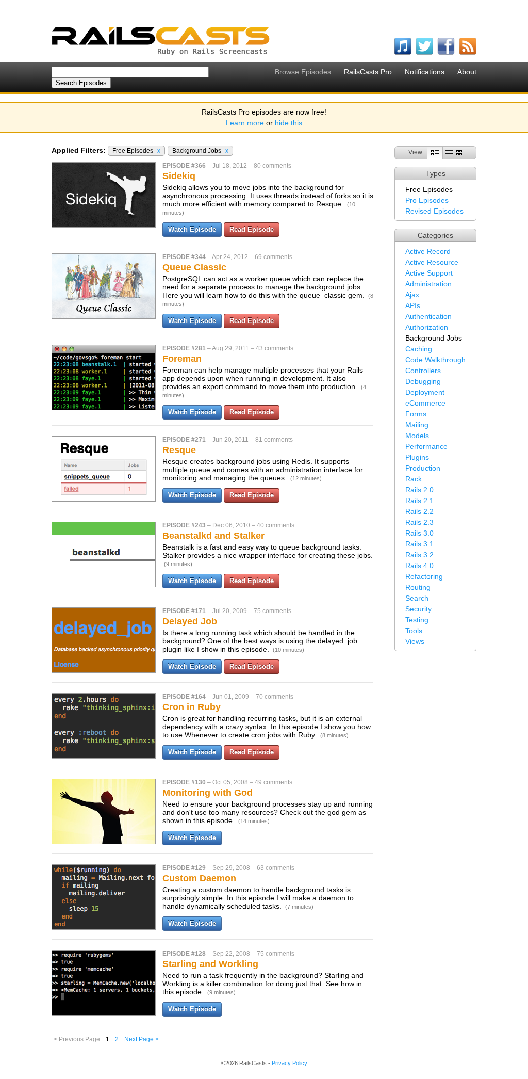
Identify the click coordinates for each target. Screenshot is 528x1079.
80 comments (272, 165)
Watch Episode (192, 229)
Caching (418, 349)
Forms (415, 414)
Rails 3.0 (419, 533)
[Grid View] (459, 152)
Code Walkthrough (435, 360)
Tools (413, 630)
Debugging (423, 381)
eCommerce (425, 403)
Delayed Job (189, 621)
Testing (416, 620)
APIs (412, 305)
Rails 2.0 (419, 490)
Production (422, 468)
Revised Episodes (434, 211)
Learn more (245, 123)
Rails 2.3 (419, 522)
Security (418, 609)
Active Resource (431, 262)
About (466, 72)
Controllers (423, 370)
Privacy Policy (289, 1063)
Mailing (416, 425)
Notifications (424, 72)
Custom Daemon (199, 878)
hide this (288, 123)
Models (417, 435)
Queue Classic (194, 267)
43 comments (274, 348)
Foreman (182, 358)
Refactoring (424, 576)
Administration (428, 284)
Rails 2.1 (419, 500)
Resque (179, 450)
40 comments (275, 525)
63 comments (275, 868)
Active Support (429, 273)
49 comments (273, 782)
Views (414, 641)
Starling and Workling (210, 964)
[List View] (449, 152)
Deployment (424, 392)
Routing (418, 587)
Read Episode (251, 229)
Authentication (428, 316)
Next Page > (141, 1039)
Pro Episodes (427, 200)
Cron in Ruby (191, 707)
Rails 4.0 (419, 565)
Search (416, 598)
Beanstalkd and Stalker (213, 535)
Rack (413, 479)
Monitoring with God (207, 792)
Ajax (412, 295)
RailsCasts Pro (368, 72)
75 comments (272, 611)
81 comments (274, 439)
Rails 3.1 (419, 544)
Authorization (426, 327)
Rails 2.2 (419, 511)
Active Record (428, 251)
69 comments (273, 257)
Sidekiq (178, 176)
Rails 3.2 (419, 555)
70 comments (274, 696)
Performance (426, 446)
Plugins (417, 457)
